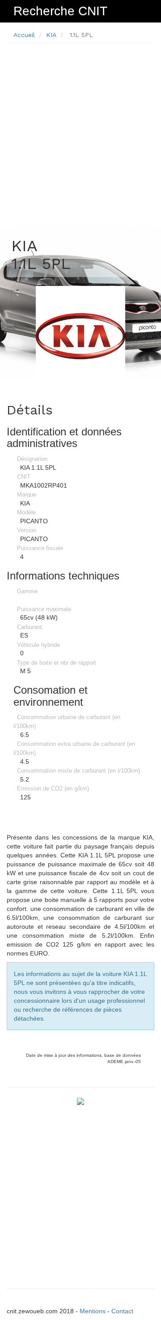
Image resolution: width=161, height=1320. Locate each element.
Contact (122, 1311)
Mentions (93, 1311)
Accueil (24, 34)
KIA (51, 34)
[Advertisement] (80, 130)
